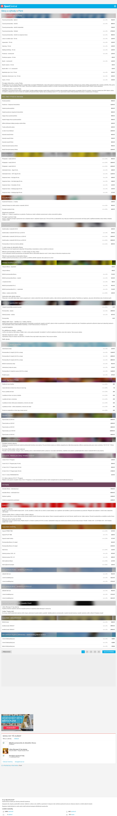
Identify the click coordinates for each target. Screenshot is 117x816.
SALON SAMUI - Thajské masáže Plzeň (16, 603)
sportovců (73, 811)
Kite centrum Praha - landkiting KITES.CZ (17, 570)
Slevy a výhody (8, 11)
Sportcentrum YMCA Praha (12, 16)
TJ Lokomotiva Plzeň (9, 198)
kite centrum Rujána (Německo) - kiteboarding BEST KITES (24, 635)
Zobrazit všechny (8, 761)
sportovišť (10, 811)
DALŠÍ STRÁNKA (109, 652)
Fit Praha (5, 485)
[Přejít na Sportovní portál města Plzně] (17, 730)
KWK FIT (5, 505)
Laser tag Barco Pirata (10, 380)
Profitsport (6, 225)
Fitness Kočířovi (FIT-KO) (11, 263)
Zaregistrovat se (19, 761)
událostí (10, 814)
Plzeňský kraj (7, 765)
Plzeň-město (15, 765)
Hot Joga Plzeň (7, 155)
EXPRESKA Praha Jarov (11, 440)
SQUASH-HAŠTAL (9, 527)
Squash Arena (7, 415)
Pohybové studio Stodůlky (11, 344)
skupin (72, 814)
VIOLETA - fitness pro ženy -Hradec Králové (18, 456)
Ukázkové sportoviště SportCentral (15, 303)
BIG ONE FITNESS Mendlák (12, 97)
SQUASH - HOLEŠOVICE (11, 618)
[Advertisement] (17, 700)
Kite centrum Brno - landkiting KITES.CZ (17, 586)
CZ (2, 765)
